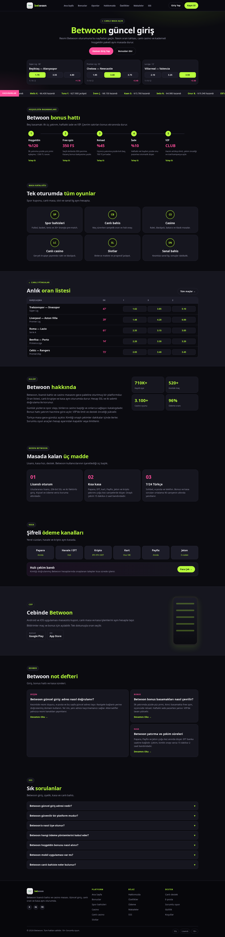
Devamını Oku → (39, 716)
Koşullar (169, 914)
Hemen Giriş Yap (101, 51)
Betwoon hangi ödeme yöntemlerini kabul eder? (112, 835)
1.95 (95, 75)
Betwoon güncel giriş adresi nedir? (112, 806)
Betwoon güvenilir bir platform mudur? (112, 815)
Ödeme (132, 904)
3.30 (159, 341)
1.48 (135, 319)
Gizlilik (168, 909)
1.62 (135, 308)
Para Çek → (186, 569)
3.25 (170, 75)
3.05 (184, 330)
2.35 (135, 330)
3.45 (184, 352)
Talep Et (32, 160)
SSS (149, 5)
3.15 (159, 330)
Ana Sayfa (69, 5)
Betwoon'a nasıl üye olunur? (112, 825)
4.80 (72, 75)
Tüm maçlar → (187, 291)
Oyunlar (95, 5)
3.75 (130, 75)
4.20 (159, 319)
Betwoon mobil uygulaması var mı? (112, 855)
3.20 (184, 341)
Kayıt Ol (191, 5)
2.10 (153, 75)
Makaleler (139, 5)
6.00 (184, 319)
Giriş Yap (175, 5)
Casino (95, 909)
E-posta (169, 899)
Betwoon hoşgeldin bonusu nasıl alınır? (112, 845)
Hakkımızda (110, 5)
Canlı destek (171, 894)
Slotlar (95, 919)
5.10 (184, 308)
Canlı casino (98, 914)
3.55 (55, 75)
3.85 (159, 308)
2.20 (135, 341)
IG (36, 907)
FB (42, 907)
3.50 (188, 75)
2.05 (135, 352)
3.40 (112, 75)
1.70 (37, 75)
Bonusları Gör (125, 51)
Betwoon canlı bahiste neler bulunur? (112, 864)
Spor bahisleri (99, 904)
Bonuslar (82, 5)
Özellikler (124, 5)
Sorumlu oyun (172, 904)
